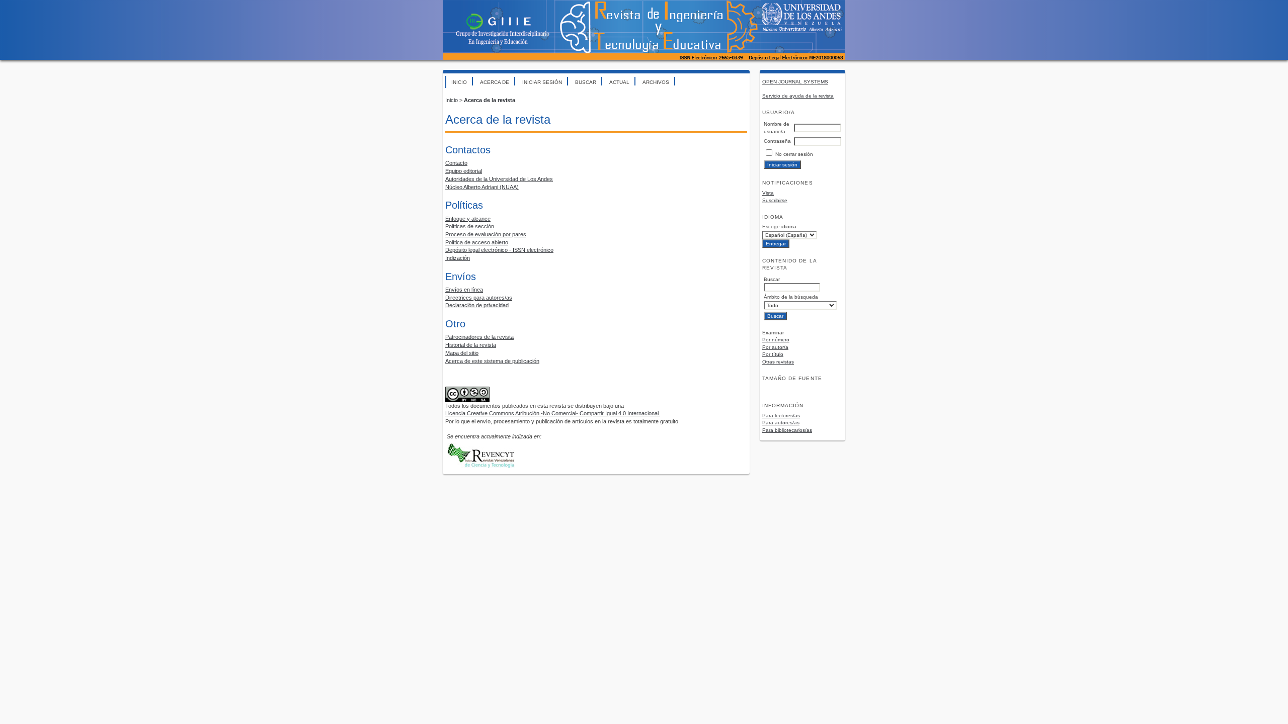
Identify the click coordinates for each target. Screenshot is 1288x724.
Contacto (456, 163)
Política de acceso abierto (476, 242)
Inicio (459, 82)
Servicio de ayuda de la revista (798, 96)
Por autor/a (775, 347)
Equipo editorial (463, 171)
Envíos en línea (464, 290)
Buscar (585, 82)
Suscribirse (774, 200)
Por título (772, 354)
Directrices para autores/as (478, 298)
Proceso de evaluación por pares (485, 234)
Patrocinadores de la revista (479, 337)
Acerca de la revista (489, 100)
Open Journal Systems (795, 81)
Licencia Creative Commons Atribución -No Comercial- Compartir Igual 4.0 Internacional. (552, 413)
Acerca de (494, 82)
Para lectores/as (781, 415)
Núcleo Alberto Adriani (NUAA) (482, 187)
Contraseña (777, 141)
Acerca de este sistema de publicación (492, 361)
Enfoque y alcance (468, 219)
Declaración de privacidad (477, 305)
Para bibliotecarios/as (787, 430)
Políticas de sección (469, 226)
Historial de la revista (470, 345)
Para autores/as (780, 422)
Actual (619, 82)
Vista (768, 193)
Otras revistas (778, 362)
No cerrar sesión (794, 154)
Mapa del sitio (461, 353)
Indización (457, 258)
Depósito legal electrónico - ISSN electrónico (499, 250)
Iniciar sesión (542, 82)
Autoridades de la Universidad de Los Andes (499, 179)
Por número (775, 339)
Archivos (655, 82)
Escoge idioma (779, 226)
